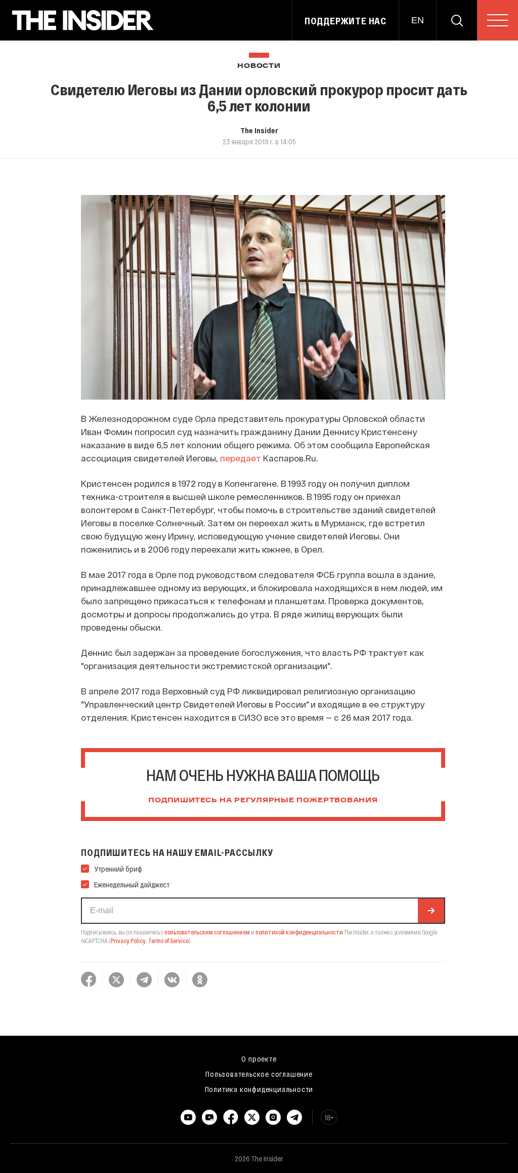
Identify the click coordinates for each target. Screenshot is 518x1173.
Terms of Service (168, 940)
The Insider (259, 130)
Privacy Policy (128, 940)
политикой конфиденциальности (299, 931)
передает (240, 458)
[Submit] (431, 910)
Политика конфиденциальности (259, 1088)
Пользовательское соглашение (259, 1073)
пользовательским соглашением (207, 931)
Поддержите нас (345, 20)
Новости (258, 66)
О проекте (258, 1058)
